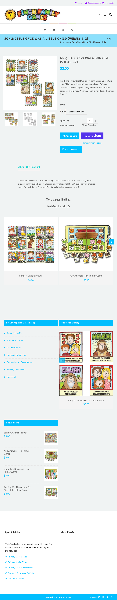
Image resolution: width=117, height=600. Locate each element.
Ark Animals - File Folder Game (16, 452)
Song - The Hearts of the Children (86, 400)
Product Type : (67, 125)
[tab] (29, 167)
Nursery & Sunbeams (16, 369)
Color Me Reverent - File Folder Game (16, 470)
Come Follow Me (14, 333)
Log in (80, 3)
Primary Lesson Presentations (20, 362)
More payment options (92, 143)
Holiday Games (14, 347)
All (110, 39)
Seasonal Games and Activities (21, 573)
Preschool (11, 377)
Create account (94, 3)
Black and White (76, 111)
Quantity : (65, 120)
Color (62, 111)
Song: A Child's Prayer (15, 432)
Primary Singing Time (16, 355)
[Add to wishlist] (54, 219)
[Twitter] (45, 29)
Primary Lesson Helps (17, 556)
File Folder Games (15, 340)
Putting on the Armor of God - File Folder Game (17, 488)
